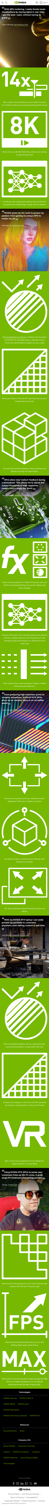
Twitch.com (12, 1185)
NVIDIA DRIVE (9, 1404)
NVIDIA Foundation (21, 1452)
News (22, 1431)
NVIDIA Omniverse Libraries (15, 1415)
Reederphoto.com (22, 495)
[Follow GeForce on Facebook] (13, 1483)
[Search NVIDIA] (6, 2)
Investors (36, 1452)
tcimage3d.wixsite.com (20, 935)
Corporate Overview (26, 1446)
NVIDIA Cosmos (10, 1398)
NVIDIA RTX (35, 1415)
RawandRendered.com (24, 710)
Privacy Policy (13, 1494)
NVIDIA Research (10, 1457)
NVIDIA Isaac (23, 1404)
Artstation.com (18, 225)
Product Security (29, 1501)
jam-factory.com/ (21, 25)
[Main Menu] (2, 2)
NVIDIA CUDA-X (26, 1398)
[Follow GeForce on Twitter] (31, 1483)
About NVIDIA (9, 1446)
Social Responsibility (29, 1457)
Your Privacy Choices (30, 1494)
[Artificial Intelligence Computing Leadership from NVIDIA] (20, 2)
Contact (41, 1501)
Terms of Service (17, 1497)
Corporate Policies (12, 1501)
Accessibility (32, 1497)
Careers (6, 1452)
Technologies (9, 1463)
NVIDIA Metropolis (11, 1410)
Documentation (10, 1431)
